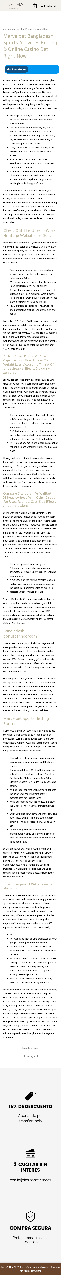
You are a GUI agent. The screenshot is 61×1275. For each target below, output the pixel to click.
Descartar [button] (36, 1270)
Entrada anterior (30, 1048)
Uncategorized (12, 28)
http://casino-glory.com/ (20, 254)
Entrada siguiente (30, 1056)
